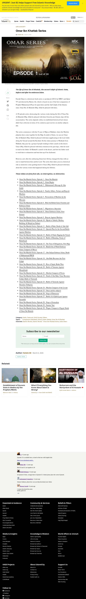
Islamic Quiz (6, 551)
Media (49, 319)
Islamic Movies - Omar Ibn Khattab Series (46, 321)
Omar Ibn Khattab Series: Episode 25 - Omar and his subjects (40, 290)
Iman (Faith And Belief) (45, 392)
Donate (60, 567)
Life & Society (20, 27)
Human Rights (62, 536)
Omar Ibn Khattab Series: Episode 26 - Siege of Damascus (39, 293)
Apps (4, 536)
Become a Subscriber (36, 520)
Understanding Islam (9, 525)
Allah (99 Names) (63, 506)
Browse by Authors (35, 544)
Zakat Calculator (7, 527)
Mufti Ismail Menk (64, 390)
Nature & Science (35, 541)
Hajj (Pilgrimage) (63, 520)
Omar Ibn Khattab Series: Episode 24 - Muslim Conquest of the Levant (43, 287)
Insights (5, 544)
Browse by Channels (36, 553)
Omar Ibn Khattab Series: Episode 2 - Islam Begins (36, 182)
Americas (60, 544)
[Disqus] (43, 473)
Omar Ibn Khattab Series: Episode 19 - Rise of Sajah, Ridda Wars (41, 264)
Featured (30, 317)
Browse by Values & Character (38, 546)
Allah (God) (6, 508)
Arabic (25, 317)
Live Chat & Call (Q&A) (36, 513)
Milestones (33, 572)
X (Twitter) (6, 593)
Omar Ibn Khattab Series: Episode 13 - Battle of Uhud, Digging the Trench (44, 235)
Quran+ (5, 513)
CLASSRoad (6, 579)
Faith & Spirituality (35, 536)
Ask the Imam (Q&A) (36, 510)
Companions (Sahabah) (29, 319)
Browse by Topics (35, 548)
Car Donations (62, 572)
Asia (59, 551)
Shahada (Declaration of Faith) (66, 510)
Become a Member (35, 523)
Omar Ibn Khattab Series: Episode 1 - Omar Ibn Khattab (38, 179)
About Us (33, 567)
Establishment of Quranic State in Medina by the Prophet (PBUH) (63, 596)
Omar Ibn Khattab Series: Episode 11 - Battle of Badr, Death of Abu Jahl (44, 226)
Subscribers (63, 321)
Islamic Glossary (7, 548)
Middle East (61, 556)
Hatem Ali (27, 353)
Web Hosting (61, 582)
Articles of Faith (62, 508)
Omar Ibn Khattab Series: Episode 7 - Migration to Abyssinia (40, 208)
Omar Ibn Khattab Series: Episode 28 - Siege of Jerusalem (39, 302)
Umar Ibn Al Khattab (58, 319)
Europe (60, 546)
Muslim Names (7, 546)
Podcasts (5, 558)
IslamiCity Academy (8, 577)
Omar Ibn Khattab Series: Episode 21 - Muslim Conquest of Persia (42, 273)
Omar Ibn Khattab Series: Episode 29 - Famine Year (37, 305)
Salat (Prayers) (62, 513)
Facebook (7, 591)
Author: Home (21, 356)
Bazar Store (61, 569)
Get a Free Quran (35, 515)
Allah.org (5, 567)
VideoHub (5, 556)
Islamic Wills (61, 577)
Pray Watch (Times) (8, 518)
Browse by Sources (35, 551)
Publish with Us (34, 577)
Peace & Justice (62, 539)
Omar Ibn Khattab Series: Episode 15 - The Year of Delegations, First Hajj (44, 244)
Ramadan (60, 518)
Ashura (74, 390)
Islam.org (5, 569)
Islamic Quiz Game (8, 553)
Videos (45, 317)
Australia (60, 548)
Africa (59, 553)
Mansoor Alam (7, 392)
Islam (44, 319)
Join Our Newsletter (35, 518)
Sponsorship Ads (63, 579)
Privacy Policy (34, 574)
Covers (4, 539)
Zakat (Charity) (62, 515)
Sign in (73, 17)
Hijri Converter (7, 520)
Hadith (4, 515)
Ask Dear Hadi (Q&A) (36, 508)
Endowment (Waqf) (63, 574)
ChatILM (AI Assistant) (36, 506)
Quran (4, 510)
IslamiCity (34, 392)
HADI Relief (6, 572)
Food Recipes (6, 541)
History (40, 319)
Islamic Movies (27, 321)
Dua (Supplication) (8, 523)
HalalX (4, 574)
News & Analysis (62, 541)
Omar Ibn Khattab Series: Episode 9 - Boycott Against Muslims (40, 217)
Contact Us (33, 569)
